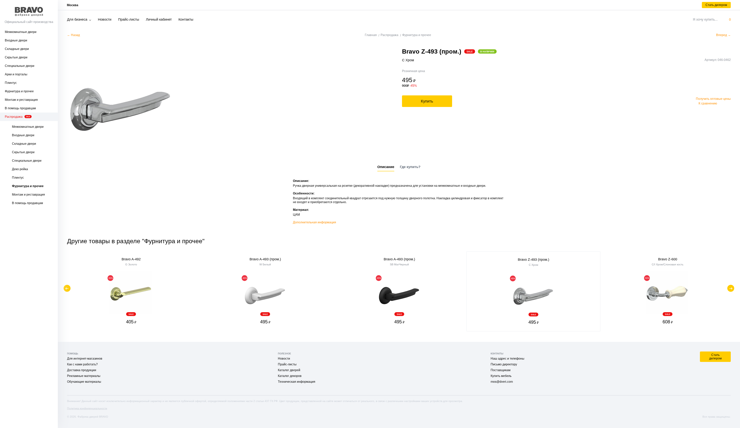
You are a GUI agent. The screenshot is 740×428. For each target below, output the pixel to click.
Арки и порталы (16, 74)
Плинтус (11, 82)
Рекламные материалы (83, 376)
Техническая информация (296, 381)
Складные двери (17, 48)
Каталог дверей (289, 370)
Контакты (185, 19)
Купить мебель (501, 376)
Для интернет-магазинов (84, 358)
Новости (104, 19)
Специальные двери (19, 65)
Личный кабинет (159, 19)
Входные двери (16, 40)
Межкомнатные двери (20, 32)
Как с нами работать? (82, 364)
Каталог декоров (290, 376)
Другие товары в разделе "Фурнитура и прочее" (135, 241)
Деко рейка (20, 169)
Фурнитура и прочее (19, 91)
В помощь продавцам (20, 108)
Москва (72, 5)
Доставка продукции (81, 370)
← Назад (73, 35)
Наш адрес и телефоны (507, 358)
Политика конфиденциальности (87, 408)
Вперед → (723, 35)
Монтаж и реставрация (21, 99)
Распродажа (17, 116)
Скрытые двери (16, 57)
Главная (371, 35)
